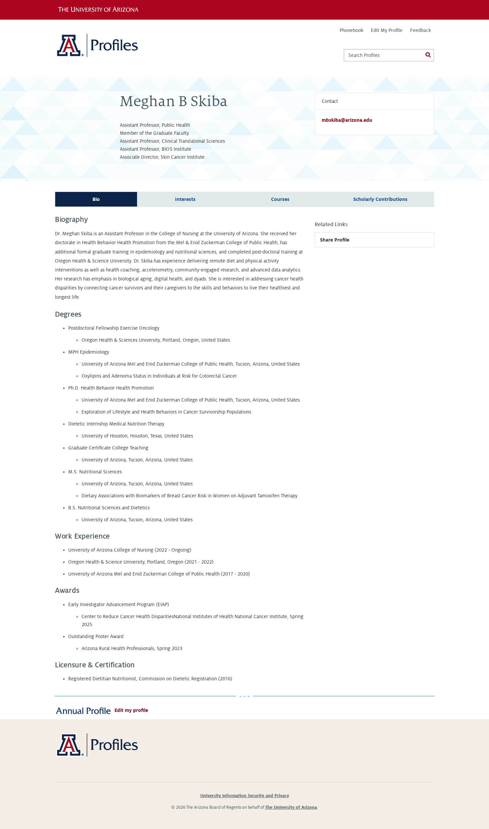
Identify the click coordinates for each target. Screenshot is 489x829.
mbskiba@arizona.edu (347, 120)
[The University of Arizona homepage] (101, 9)
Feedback (420, 30)
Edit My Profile (387, 30)
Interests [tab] (185, 199)
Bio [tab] (96, 199)
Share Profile (334, 240)
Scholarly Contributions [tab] (380, 199)
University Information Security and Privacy (244, 795)
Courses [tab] (280, 199)
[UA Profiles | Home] (107, 48)
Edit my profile (131, 710)
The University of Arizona (291, 807)
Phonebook (351, 30)
